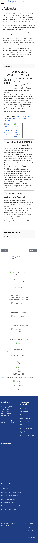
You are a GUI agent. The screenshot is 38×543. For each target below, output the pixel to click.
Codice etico (4, 488)
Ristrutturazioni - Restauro (27, 435)
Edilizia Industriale (25, 421)
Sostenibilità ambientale (8, 499)
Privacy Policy (31, 527)
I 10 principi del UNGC (7, 502)
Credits (9, 525)
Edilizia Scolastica (25, 418)
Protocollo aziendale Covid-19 (9, 509)
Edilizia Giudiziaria (25, 414)
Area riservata (31, 537)
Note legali (32, 534)
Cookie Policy (31, 531)
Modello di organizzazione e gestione (11, 492)
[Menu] (2, 3)
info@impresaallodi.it (7, 415)
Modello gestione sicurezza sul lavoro (12, 506)
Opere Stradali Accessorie (27, 432)
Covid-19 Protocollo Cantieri (9, 513)
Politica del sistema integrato (9, 495)
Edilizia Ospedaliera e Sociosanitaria (26, 410)
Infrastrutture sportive (26, 425)
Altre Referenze (24, 439)
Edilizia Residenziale (26, 428)
